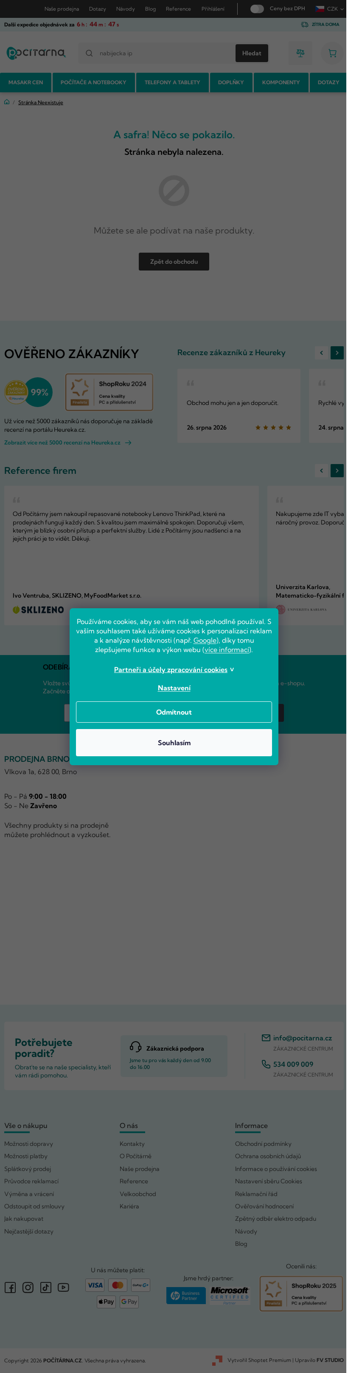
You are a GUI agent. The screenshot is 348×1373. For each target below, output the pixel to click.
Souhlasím (170, 742)
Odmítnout (171, 712)
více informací (224, 649)
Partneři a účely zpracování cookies (168, 669)
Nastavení (170, 688)
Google (213, 640)
